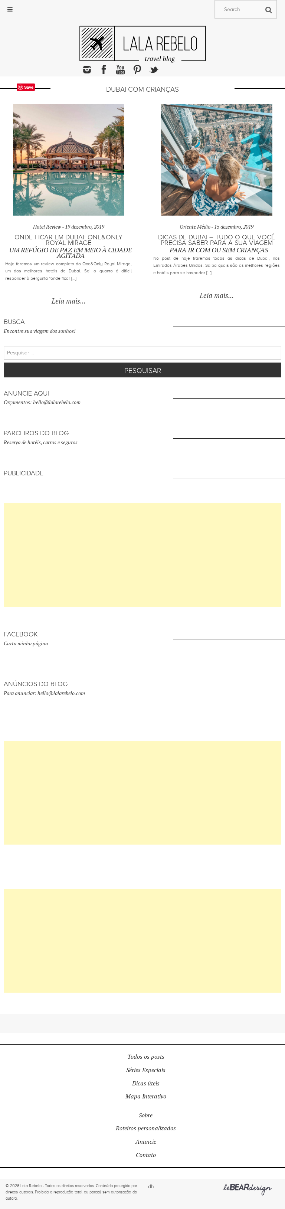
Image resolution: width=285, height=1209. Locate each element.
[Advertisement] (142, 555)
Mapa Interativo (145, 1096)
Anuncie (145, 1142)
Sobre (146, 1115)
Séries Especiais (146, 1070)
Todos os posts (145, 1057)
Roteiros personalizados (146, 1128)
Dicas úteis (146, 1083)
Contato (146, 1155)
